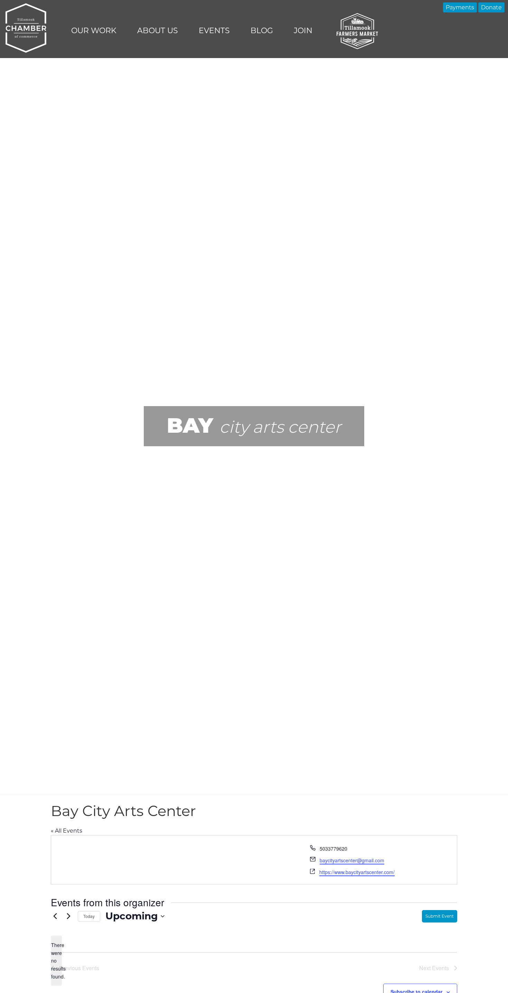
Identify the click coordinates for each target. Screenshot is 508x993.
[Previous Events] (55, 916)
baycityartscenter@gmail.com (352, 860)
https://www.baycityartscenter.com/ (357, 872)
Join (303, 30)
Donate (491, 7)
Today (89, 916)
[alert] (56, 961)
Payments (460, 7)
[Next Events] (68, 916)
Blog (262, 30)
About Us (157, 30)
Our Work (93, 30)
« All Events (66, 830)
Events (214, 30)
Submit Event (439, 916)
